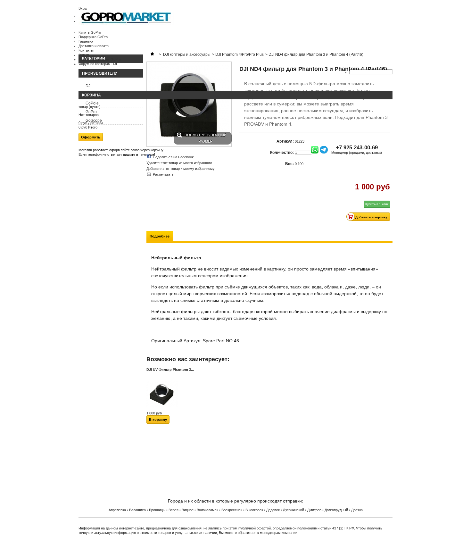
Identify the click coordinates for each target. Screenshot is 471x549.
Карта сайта (235, 467)
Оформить (90, 137)
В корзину (158, 419)
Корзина (91, 95)
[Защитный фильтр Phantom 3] (162, 409)
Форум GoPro (236, 474)
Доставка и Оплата (235, 451)
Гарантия (85, 41)
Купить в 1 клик (376, 204)
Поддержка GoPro (93, 37)
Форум (83, 55)
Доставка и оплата (93, 46)
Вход (82, 8)
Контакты (86, 50)
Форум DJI (235, 482)
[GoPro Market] (126, 24)
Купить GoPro (89, 32)
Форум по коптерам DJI (97, 64)
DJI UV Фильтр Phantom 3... (170, 369)
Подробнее (159, 236)
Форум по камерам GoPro (99, 59)
